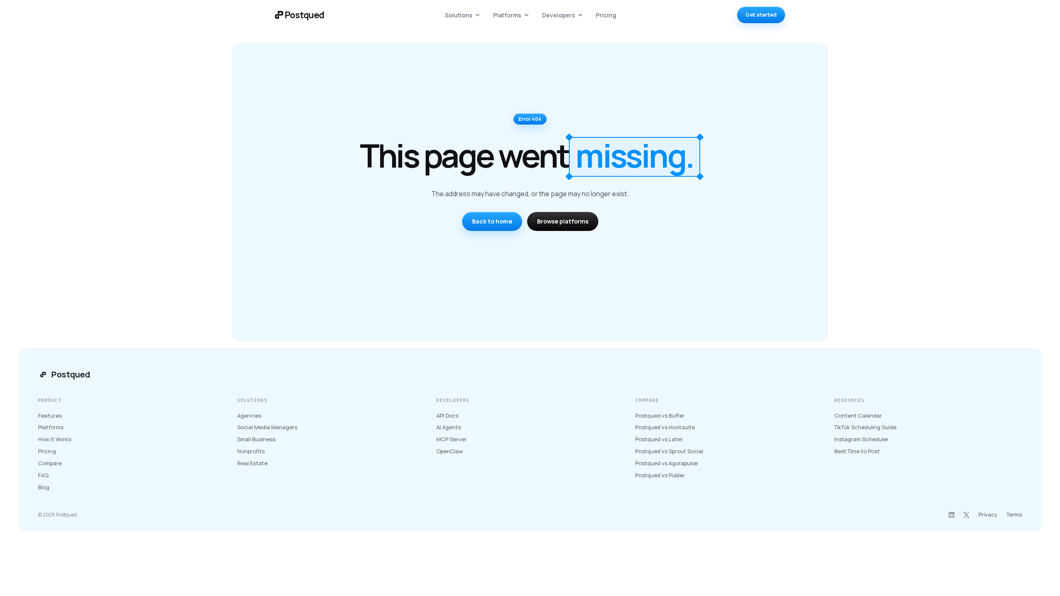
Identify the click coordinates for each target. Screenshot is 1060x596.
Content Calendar (858, 415)
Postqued (70, 374)
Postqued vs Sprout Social (669, 451)
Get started (761, 14)
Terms (1014, 514)
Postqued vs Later (659, 439)
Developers (558, 15)
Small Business (256, 439)
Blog (43, 487)
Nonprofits (251, 451)
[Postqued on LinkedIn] (951, 515)
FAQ (43, 475)
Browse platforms (562, 221)
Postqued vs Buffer (659, 415)
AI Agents (448, 427)
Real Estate (252, 463)
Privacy (987, 514)
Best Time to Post (857, 451)
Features (50, 415)
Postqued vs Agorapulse (666, 463)
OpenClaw (449, 451)
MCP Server (451, 439)
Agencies (249, 415)
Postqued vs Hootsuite (665, 427)
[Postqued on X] (966, 515)
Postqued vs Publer (660, 475)
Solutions (458, 15)
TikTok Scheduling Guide (865, 427)
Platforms (507, 15)
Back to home (492, 221)
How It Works (54, 439)
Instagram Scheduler (861, 439)
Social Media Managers (267, 427)
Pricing (606, 15)
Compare (50, 463)
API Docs (447, 415)
